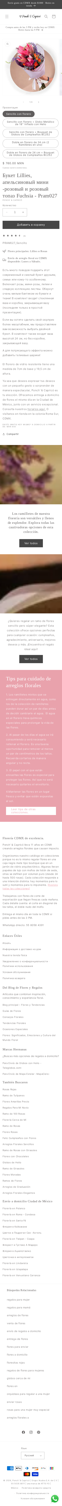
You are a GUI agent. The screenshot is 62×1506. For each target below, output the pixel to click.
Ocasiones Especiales (15, 1029)
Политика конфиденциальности (32, 1493)
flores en (12, 1386)
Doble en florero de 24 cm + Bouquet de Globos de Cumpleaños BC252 (30, 153)
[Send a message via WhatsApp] (54, 1498)
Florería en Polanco (14, 1208)
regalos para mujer (18, 1299)
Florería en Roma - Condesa (19, 1214)
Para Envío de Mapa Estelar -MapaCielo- (26, 1073)
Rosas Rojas (10, 1089)
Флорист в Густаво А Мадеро (20, 1244)
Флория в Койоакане (15, 1226)
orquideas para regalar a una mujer (28, 1393)
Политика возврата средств (36, 1488)
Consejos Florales (13, 1017)
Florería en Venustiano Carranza (21, 1275)
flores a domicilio (17, 1354)
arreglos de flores (17, 1315)
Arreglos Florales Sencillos (18, 1144)
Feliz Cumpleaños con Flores (19, 1138)
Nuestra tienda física (15, 955)
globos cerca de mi (18, 1378)
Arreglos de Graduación (16, 1186)
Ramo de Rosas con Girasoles (20, 1150)
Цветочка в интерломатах (18, 1257)
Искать (7, 943)
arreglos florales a (18, 1417)
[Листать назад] (23, 102)
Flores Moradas (12, 1174)
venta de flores (16, 1323)
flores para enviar (17, 1346)
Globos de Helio (12, 1162)
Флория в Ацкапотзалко (17, 1251)
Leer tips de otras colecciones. (23, 811)
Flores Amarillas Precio (16, 1101)
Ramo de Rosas (11, 1125)
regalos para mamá (18, 1307)
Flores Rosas (10, 1132)
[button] (7, 16)
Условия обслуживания (16, 972)
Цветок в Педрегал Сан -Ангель (22, 1232)
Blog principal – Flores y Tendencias (24, 1004)
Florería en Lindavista (15, 1263)
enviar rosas (14, 1401)
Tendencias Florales (14, 1023)
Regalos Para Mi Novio (16, 1107)
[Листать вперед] (38, 102)
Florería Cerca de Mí (14, 1119)
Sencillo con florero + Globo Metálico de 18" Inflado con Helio (30, 123)
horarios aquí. (37, 409)
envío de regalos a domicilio (24, 1331)
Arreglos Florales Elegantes (19, 1192)
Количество (9, 205)
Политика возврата (14, 978)
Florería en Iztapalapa (15, 1269)
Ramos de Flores (12, 1180)
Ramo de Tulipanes (13, 1095)
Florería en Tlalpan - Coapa (18, 1238)
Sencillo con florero (18, 113)
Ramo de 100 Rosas (14, 1113)
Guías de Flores (12, 1011)
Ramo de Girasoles (13, 1168)
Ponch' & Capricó (21, 1480)
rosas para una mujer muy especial (28, 1409)
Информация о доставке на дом (22, 949)
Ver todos (31, 543)
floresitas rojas (16, 1362)
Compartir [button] (13, 433)
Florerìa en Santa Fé (14, 1220)
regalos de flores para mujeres (25, 1370)
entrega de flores (17, 1338)
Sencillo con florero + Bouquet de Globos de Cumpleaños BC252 (30, 133)
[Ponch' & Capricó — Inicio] (30, 16)
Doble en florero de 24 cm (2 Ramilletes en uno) (30, 143)
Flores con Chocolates (16, 1156)
